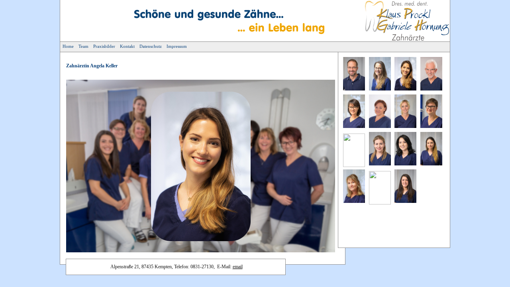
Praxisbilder (104, 46)
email (238, 266)
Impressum (176, 46)
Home (68, 46)
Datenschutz (150, 46)
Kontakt (127, 46)
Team (83, 46)
